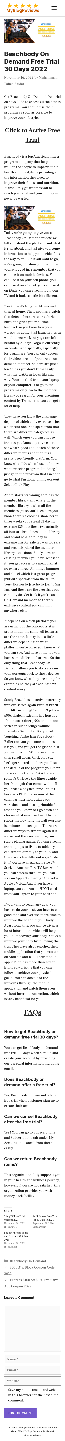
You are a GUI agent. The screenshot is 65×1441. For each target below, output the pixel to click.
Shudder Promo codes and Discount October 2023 (16, 1236)
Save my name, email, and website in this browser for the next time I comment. (34, 1395)
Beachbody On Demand (28, 1261)
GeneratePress (32, 1435)
